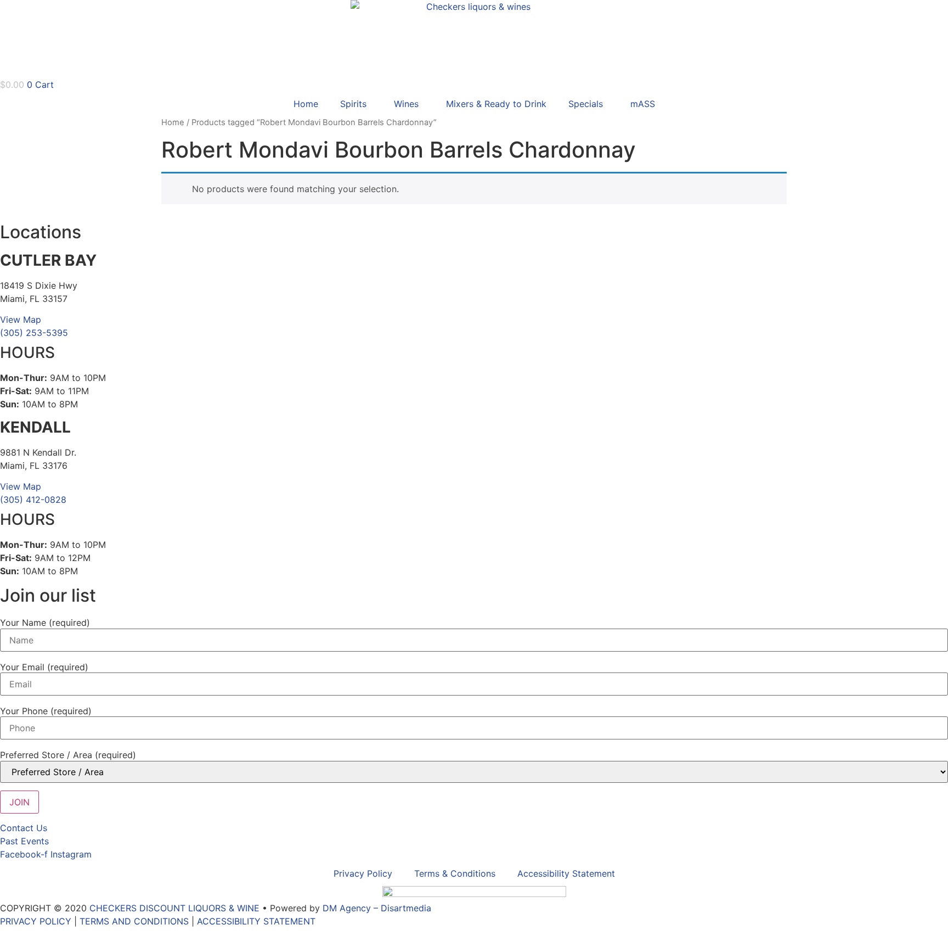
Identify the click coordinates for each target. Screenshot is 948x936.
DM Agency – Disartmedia (377, 908)
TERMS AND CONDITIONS (134, 921)
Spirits (353, 103)
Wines (406, 103)
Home (306, 103)
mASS (642, 103)
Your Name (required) (45, 622)
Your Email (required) (44, 667)
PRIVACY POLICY (35, 921)
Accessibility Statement (566, 873)
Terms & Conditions (454, 873)
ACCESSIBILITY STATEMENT (256, 921)
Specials (585, 103)
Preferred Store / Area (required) (68, 754)
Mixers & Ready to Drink (496, 103)
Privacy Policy (363, 873)
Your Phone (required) (46, 711)
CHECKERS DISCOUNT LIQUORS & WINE (174, 908)
